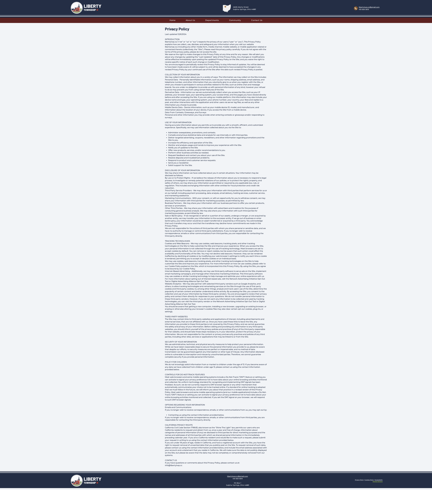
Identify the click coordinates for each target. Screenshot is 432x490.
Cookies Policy (369, 480)
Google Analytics (248, 284)
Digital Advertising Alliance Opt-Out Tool (189, 281)
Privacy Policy (359, 480)
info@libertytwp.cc (173, 465)
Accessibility (379, 480)
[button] (190, 20)
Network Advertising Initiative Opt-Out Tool (236, 301)
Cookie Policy (175, 266)
